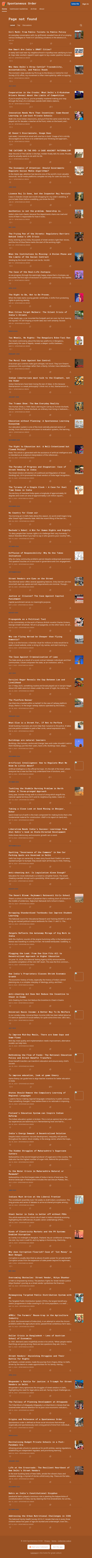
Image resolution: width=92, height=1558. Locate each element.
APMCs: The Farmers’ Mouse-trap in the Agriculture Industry (38, 1316)
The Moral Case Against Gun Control (30, 360)
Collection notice (64, 1541)
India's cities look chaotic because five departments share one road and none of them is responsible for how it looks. (38, 215)
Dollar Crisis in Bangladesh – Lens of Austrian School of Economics (37, 1337)
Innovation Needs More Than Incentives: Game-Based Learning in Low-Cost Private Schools (39, 114)
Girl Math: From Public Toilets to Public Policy (37, 32)
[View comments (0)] (31, 61)
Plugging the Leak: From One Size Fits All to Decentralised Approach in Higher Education (35, 955)
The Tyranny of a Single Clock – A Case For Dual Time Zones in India (38, 488)
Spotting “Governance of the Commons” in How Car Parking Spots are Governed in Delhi (37, 853)
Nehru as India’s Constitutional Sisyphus (33, 1493)
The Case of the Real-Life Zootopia (29, 272)
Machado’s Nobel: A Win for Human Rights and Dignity (39, 530)
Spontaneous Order (22, 58)
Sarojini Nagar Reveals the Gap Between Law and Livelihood (37, 681)
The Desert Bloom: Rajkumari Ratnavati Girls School (39, 895)
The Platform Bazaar (20, 700)
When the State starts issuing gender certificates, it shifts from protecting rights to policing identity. (39, 299)
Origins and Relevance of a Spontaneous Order (35, 1419)
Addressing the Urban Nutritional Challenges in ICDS (40, 1515)
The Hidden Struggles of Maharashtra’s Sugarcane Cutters (37, 1152)
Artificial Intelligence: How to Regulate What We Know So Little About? (38, 764)
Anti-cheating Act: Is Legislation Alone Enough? (37, 872)
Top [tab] (18, 25)
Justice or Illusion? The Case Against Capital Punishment (36, 597)
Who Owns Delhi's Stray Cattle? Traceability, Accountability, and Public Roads (36, 68)
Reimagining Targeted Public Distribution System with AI (40, 1296)
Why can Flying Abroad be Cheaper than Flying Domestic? (35, 638)
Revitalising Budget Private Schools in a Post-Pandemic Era (36, 1443)
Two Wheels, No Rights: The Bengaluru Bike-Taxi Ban (39, 337)
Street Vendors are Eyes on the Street (31, 578)
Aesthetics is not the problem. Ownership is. (35, 211)
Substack (34, 1553)
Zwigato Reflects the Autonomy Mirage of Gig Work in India (39, 934)
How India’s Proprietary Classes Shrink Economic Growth (37, 975)
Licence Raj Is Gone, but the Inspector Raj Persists (39, 193)
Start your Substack (40, 1547)
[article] (46, 38)
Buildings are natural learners (27, 740)
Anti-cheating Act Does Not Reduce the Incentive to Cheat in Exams (39, 995)
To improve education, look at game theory (34, 1075)
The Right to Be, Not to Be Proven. (29, 294)
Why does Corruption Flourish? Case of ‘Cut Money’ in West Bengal (40, 1253)
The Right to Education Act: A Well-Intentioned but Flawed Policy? (39, 448)
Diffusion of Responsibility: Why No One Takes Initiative (36, 554)
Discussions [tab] (27, 25)
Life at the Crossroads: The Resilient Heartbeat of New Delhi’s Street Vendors (39, 1469)
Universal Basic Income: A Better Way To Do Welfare (39, 1011)
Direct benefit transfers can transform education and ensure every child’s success (39, 1062)
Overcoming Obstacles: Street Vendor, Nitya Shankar (39, 1277)
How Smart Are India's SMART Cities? (30, 49)
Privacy (47, 1541)
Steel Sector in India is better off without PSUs (37, 1214)
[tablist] (21, 25)
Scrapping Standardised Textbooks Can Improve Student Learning (40, 914)
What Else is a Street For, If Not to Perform (35, 722)
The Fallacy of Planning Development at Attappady (38, 1401)
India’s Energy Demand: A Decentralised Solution (37, 1133)
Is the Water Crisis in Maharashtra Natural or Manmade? (36, 1172)
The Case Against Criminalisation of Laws (33, 656)
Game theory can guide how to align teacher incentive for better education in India (39, 1079)
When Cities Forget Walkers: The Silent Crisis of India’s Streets (38, 313)
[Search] (81, 25)
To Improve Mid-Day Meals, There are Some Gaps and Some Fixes (39, 1036)
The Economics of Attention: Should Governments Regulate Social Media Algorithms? (36, 169)
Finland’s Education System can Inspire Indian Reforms (36, 1114)
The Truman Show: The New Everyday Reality (34, 403)
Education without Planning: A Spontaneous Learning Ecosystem (39, 422)
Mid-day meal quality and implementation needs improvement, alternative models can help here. (39, 1041)
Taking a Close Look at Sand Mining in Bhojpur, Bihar (37, 810)
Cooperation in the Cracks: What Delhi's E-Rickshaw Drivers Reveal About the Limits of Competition (39, 94)
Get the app (58, 1547)
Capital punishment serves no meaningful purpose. (30, 602)
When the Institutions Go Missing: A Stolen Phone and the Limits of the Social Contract (40, 255)
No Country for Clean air (23, 512)
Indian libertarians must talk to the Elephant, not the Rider (39, 379)
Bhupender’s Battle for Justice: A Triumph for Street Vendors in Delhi (40, 1383)
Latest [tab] (12, 25)
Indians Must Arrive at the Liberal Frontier (35, 1196)
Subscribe (75, 4)
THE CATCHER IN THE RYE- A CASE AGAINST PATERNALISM (40, 150)
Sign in (85, 4)
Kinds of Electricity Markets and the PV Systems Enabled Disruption (37, 1233)
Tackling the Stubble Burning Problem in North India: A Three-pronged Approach (36, 790)
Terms (54, 1541)
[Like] (10, 162)
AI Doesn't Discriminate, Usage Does (30, 133)
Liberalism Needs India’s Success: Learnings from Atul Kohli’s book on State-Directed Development (38, 830)
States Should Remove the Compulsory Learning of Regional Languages (37, 1094)
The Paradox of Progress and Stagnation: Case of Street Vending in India (37, 468)
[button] (4, 9)
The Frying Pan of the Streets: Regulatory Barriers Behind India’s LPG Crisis (39, 235)
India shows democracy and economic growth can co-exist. (33, 835)
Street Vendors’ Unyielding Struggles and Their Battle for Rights (36, 1357)
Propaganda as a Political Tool (27, 619)
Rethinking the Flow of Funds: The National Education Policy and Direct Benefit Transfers (40, 1056)
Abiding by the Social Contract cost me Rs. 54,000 (29, 260)
